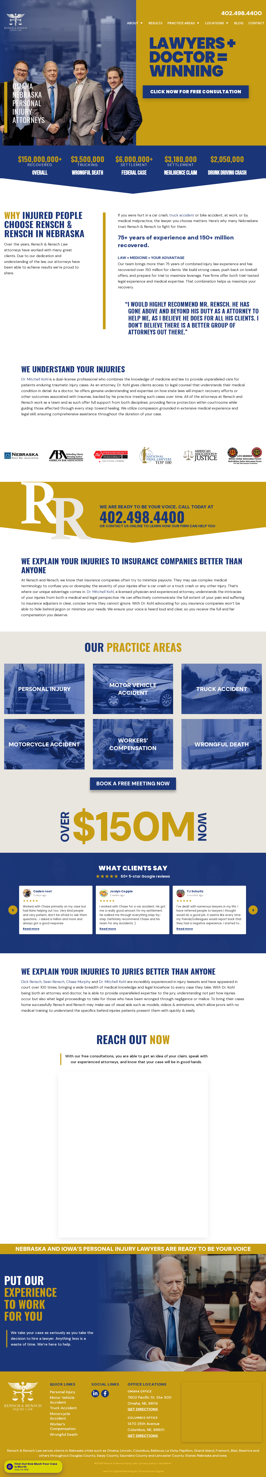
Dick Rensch (31, 981)
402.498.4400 (241, 13)
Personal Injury (62, 1392)
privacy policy (147, 1463)
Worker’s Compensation (63, 1426)
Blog (238, 23)
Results (156, 23)
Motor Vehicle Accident (62, 1400)
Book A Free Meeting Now (133, 783)
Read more (31, 928)
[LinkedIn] (95, 1393)
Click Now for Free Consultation (195, 92)
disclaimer (165, 1463)
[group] (133, 910)
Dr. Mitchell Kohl (34, 379)
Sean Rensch (53, 981)
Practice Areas (181, 23)
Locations (214, 23)
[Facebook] (105, 1393)
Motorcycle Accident (60, 1416)
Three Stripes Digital (151, 1471)
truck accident (181, 215)
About (132, 23)
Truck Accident (63, 1407)
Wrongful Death (64, 1434)
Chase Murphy (78, 981)
